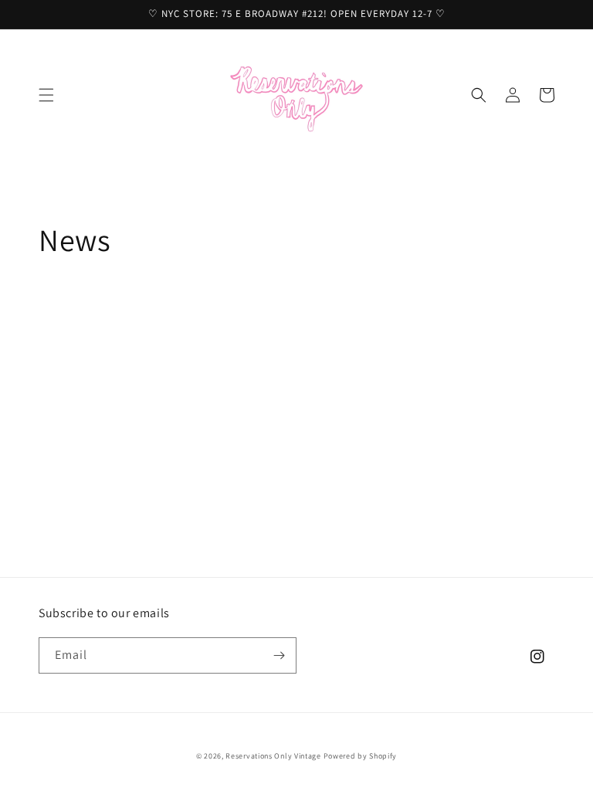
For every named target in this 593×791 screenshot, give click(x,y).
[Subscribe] (279, 655)
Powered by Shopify (361, 756)
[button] (46, 95)
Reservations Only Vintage (273, 756)
